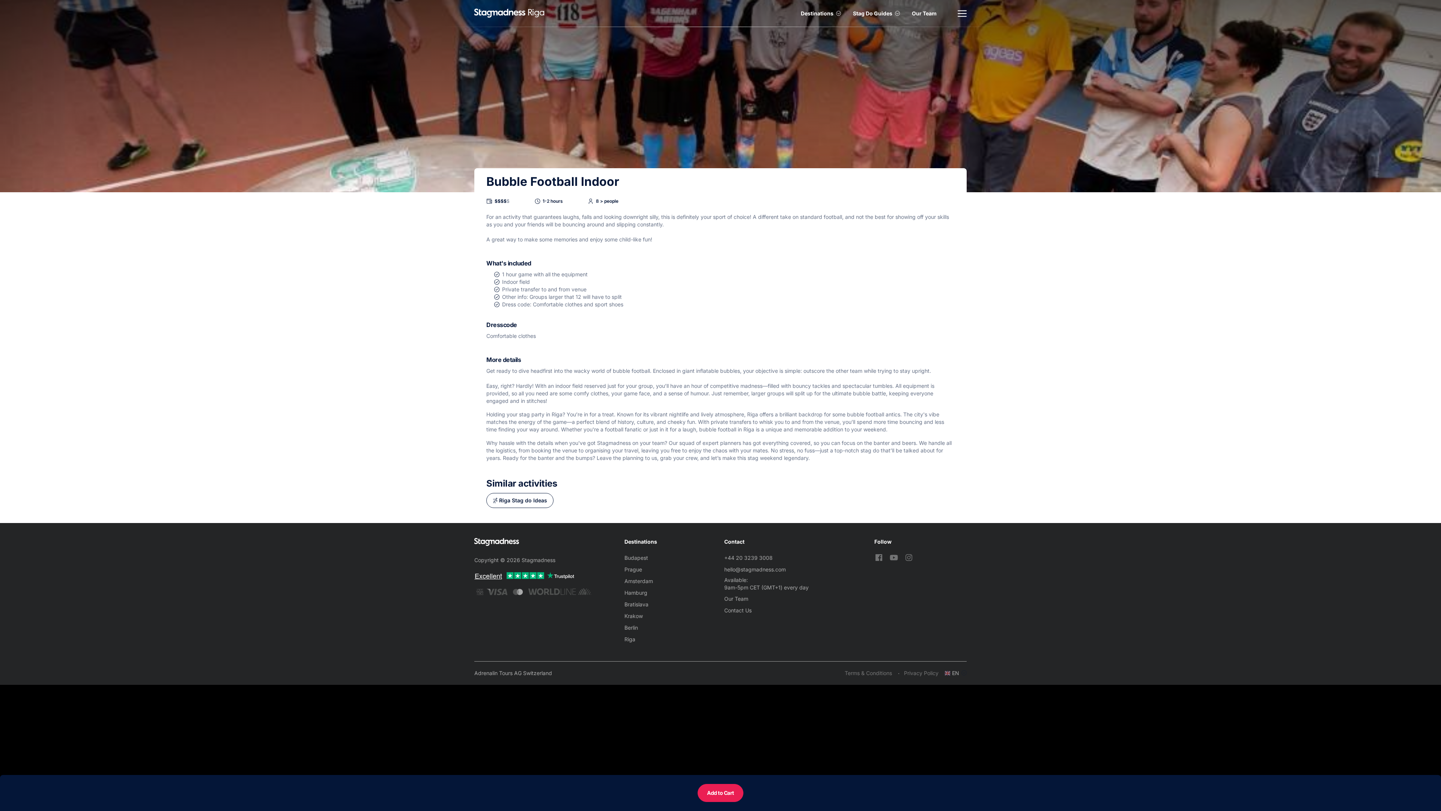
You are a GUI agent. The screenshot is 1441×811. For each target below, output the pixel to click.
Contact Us (738, 610)
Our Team (924, 13)
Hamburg (635, 592)
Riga (629, 639)
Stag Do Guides (872, 13)
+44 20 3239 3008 (748, 558)
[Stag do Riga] (499, 13)
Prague (633, 569)
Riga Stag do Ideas (523, 500)
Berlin (631, 627)
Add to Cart (720, 793)
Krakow (633, 616)
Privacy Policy (921, 673)
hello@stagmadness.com (755, 569)
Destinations (817, 13)
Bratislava (636, 604)
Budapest (636, 558)
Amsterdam (638, 581)
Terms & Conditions (868, 673)
